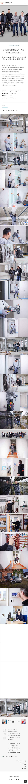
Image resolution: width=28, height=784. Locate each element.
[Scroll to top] (25, 781)
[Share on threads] (6, 110)
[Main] (14, 722)
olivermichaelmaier (15, 752)
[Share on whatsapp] (12, 110)
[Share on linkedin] (10, 110)
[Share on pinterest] (8, 110)
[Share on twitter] (5, 110)
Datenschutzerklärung (21, 760)
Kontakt (24, 768)
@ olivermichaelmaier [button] (12, 729)
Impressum (23, 762)
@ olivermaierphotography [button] (14, 733)
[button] (25, 2)
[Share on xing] (15, 110)
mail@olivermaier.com (15, 750)
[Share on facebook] (3, 110)
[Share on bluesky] (13, 110)
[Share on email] (17, 110)
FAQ (25, 764)
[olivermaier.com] (6, 3)
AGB (25, 766)
